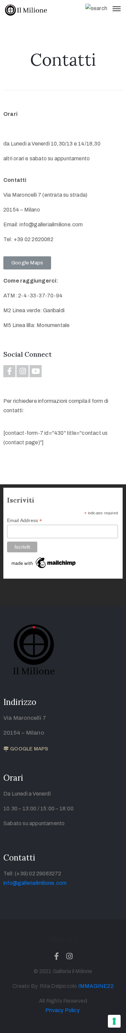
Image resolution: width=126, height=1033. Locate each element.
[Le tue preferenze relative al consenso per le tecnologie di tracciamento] (114, 1021)
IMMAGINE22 (96, 986)
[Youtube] (36, 371)
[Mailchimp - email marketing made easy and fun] (44, 562)
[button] (27, 262)
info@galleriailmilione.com (35, 883)
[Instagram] (22, 371)
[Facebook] (9, 371)
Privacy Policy (62, 1010)
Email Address (24, 520)
